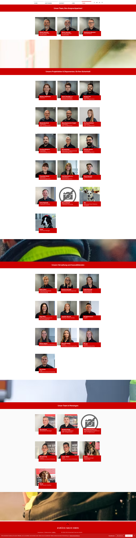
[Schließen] (134, 536)
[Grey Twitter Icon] (97, 2)
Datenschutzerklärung (75, 535)
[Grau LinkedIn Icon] (99, 2)
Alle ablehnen (120, 535)
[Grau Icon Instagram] (102, 2)
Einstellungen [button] (112, 535)
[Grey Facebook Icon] (94, 2)
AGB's (54, 532)
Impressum (40, 532)
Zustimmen (128, 535)
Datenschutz (48, 532)
